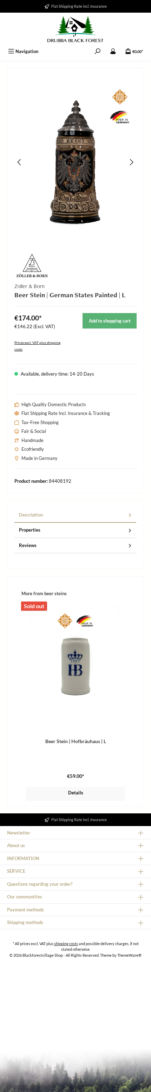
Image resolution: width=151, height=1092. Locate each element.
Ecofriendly (32, 449)
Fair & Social (33, 431)
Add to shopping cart (110, 321)
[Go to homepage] (75, 29)
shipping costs (66, 943)
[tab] (75, 515)
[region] (75, 162)
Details (75, 792)
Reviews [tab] (28, 545)
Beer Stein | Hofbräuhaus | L (75, 741)
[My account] (113, 51)
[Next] (131, 162)
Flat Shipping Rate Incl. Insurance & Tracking (65, 413)
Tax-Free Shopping (40, 422)
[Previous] (19, 162)
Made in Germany (39, 458)
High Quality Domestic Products (53, 404)
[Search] (97, 51)
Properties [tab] (29, 530)
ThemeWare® (129, 955)
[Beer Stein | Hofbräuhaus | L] (75, 662)
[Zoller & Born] (75, 266)
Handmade (32, 440)
